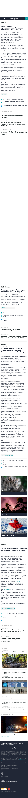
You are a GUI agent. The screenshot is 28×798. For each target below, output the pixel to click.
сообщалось (6, 589)
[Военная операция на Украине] (14, 732)
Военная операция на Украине (16, 141)
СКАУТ (2, 772)
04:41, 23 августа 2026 (5, 287)
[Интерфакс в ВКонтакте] (6, 784)
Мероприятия (11, 744)
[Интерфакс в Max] (10, 784)
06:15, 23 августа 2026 (5, 546)
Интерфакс (14, 19)
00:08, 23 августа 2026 (5, 346)
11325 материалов (5, 736)
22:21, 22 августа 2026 (5, 142)
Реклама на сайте (4, 744)
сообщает (3, 156)
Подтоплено (16, 89)
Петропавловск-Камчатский (8, 608)
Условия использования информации (8, 791)
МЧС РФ (3, 307)
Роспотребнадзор (6, 455)
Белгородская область (7, 228)
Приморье (4, 94)
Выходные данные (4, 792)
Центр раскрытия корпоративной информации (9, 781)
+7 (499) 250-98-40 (6, 763)
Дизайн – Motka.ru (4, 794)
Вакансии (21, 743)
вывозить (18, 581)
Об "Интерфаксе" (9, 743)
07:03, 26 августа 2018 (5, 23)
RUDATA (2, 780)
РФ (12, 455)
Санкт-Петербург (11, 307)
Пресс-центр (15, 743)
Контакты (3, 743)
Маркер (2, 773)
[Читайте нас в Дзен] (2, 784)
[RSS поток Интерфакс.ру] (8, 784)
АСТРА (2, 774)
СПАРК (2, 769)
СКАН (2, 779)
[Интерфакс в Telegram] (4, 784)
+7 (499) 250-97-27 (15, 763)
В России (3, 22)
